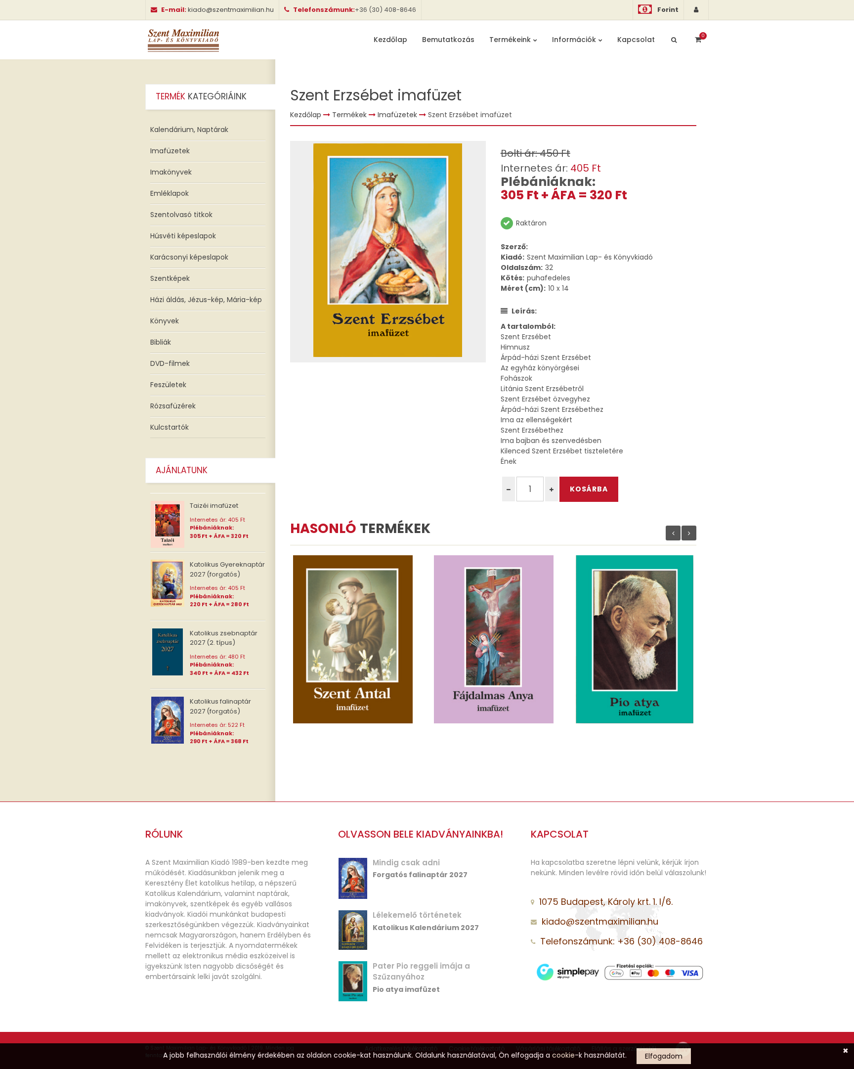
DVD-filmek (170, 363)
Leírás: (524, 311)
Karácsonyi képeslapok (189, 257)
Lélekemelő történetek (417, 915)
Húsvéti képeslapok (183, 236)
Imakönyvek (171, 172)
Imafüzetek (170, 151)
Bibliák (160, 342)
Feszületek (168, 385)
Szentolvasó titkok (181, 215)
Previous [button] (673, 533)
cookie (563, 1055)
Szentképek (170, 278)
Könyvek (164, 321)
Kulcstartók (169, 427)
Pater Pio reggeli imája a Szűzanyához (421, 971)
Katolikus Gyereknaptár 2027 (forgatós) (227, 569)
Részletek (327, 642)
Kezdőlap (305, 115)
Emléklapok (169, 193)
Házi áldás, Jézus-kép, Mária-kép (206, 300)
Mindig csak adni (406, 862)
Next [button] (689, 533)
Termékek (349, 115)
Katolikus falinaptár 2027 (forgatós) (220, 706)
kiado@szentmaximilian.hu (231, 9)
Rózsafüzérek (173, 406)
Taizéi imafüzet (214, 505)
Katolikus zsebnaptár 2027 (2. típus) (223, 638)
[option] (388, 251)
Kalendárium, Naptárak (189, 129)
